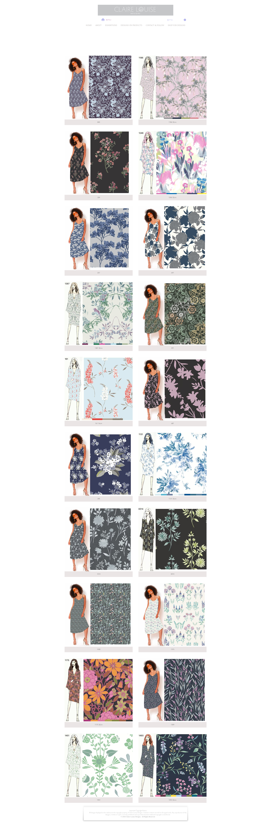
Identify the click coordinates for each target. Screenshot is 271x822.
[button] (176, 20)
